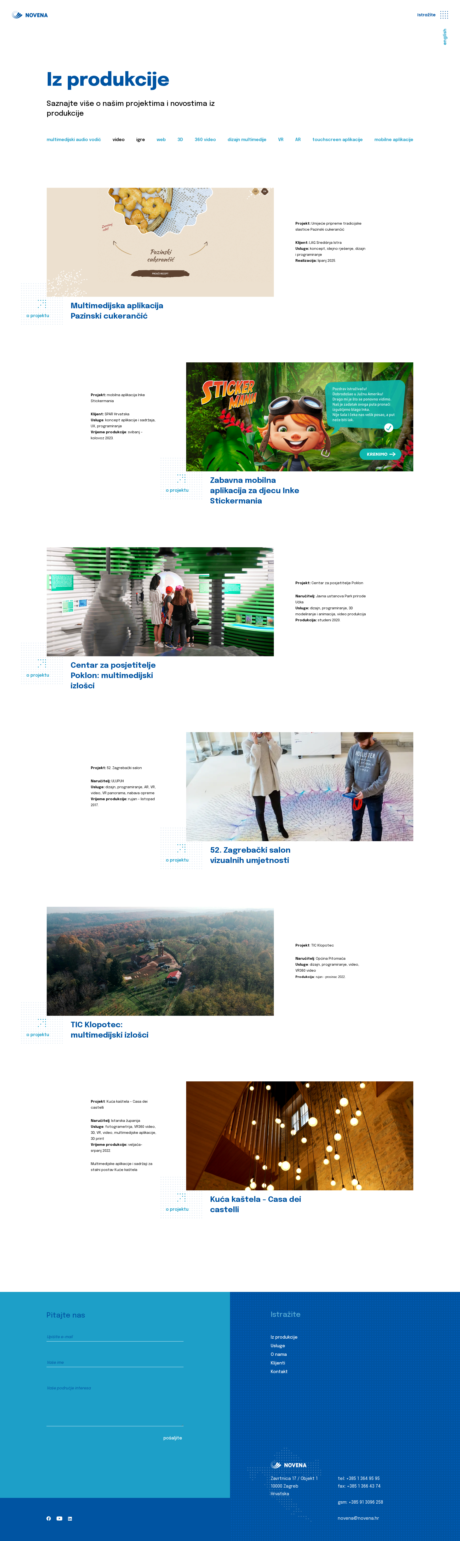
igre (140, 140)
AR (298, 140)
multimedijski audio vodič (74, 140)
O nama (279, 1355)
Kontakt (279, 1372)
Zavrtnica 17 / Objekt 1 (294, 1479)
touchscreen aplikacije (337, 140)
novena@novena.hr (358, 1518)
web (161, 140)
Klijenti (278, 1363)
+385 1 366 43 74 (364, 1486)
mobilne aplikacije (393, 140)
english (445, 37)
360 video (205, 140)
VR (280, 140)
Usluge (278, 1346)
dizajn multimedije (247, 140)
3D (180, 140)
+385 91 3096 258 (366, 1502)
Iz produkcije (284, 1337)
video (119, 140)
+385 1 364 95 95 (363, 1479)
